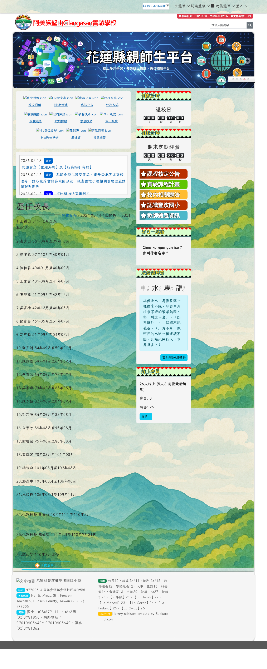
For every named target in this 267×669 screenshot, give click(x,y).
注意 (48, 162)
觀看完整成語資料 (174, 357)
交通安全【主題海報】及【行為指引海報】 (57, 178)
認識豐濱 (198, 6)
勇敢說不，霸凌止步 (73, 162)
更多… (145, 416)
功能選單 (223, 6)
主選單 (180, 6)
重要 (48, 171)
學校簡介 (69, 215)
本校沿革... (48, 565)
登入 (239, 6)
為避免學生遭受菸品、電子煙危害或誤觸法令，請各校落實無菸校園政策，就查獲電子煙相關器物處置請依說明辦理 (73, 191)
